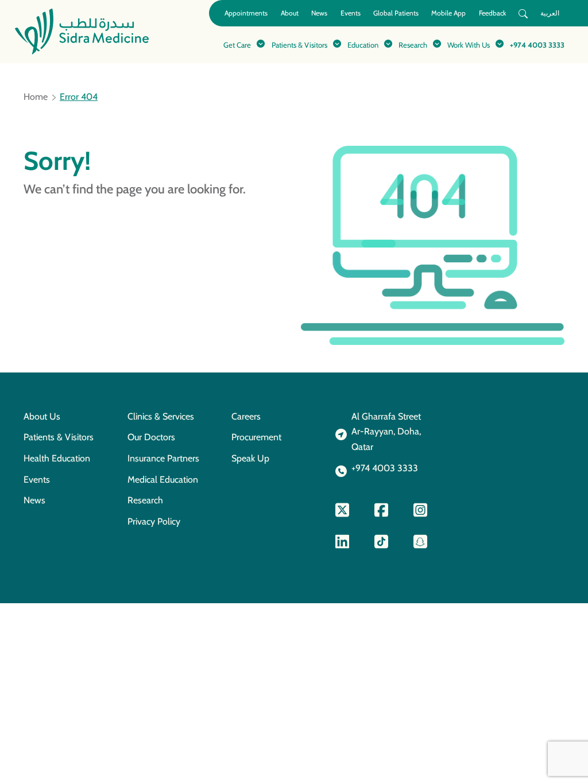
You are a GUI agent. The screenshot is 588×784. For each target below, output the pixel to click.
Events (351, 13)
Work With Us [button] (468, 44)
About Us (42, 416)
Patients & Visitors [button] (299, 44)
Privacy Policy (153, 521)
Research (145, 500)
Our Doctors (151, 437)
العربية (549, 13)
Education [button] (362, 44)
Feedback (492, 13)
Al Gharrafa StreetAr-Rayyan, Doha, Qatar (386, 431)
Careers (246, 416)
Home (36, 97)
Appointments (246, 13)
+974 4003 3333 (537, 44)
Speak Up (250, 458)
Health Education (57, 458)
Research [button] (413, 44)
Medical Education (162, 479)
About (290, 13)
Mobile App (448, 13)
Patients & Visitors (59, 437)
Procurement (256, 437)
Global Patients (396, 13)
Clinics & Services (160, 416)
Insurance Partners (163, 458)
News (319, 13)
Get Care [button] (237, 44)
